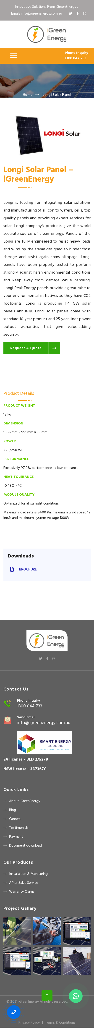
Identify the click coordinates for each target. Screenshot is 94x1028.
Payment (16, 837)
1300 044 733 (75, 58)
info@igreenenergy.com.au (43, 723)
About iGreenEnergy (24, 801)
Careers (15, 819)
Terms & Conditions (60, 1023)
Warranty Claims (21, 892)
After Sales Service (23, 883)
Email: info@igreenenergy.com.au (36, 14)
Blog (12, 810)
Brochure (27, 570)
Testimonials (19, 828)
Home (27, 95)
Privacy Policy (29, 1023)
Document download (25, 845)
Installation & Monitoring (28, 874)
